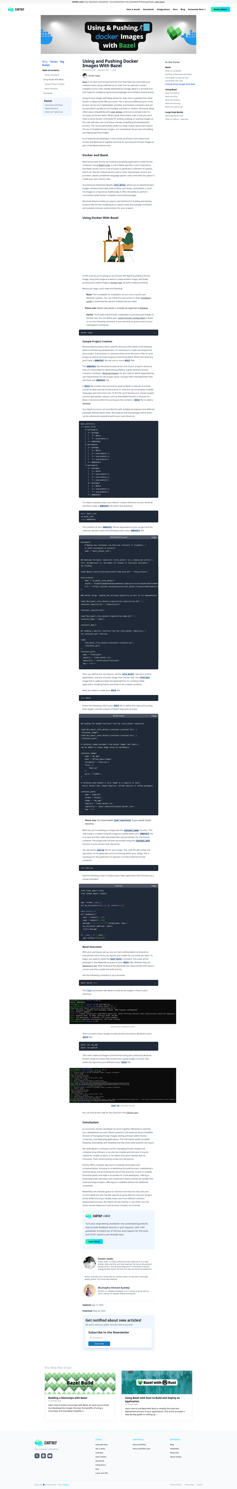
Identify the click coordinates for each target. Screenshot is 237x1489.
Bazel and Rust (171, 96)
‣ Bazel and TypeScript (53, 112)
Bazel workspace (110, 373)
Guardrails (148, 9)
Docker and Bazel (52, 75)
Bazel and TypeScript (174, 107)
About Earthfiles (139, 1444)
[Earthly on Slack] (43, 1455)
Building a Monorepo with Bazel (178, 74)
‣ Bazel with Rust (51, 108)
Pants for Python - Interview (176, 119)
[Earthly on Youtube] (49, 1455)
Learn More (159, 2)
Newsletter (174, 1448)
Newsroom (174, 1453)
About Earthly (175, 1457)
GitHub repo (132, 1112)
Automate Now (196, 9)
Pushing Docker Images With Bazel (180, 84)
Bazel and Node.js (172, 100)
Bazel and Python (172, 93)
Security (199, 1485)
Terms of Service (176, 1485)
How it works (133, 9)
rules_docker (116, 112)
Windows (144, 308)
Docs (175, 9)
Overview (99, 1453)
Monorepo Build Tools (174, 116)
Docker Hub (116, 282)
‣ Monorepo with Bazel (53, 105)
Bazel (84, 81)
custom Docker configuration (131, 318)
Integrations (163, 9)
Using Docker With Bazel (53, 79)
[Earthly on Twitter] (37, 1455)
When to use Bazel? (173, 71)
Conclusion (47, 93)
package (86, 403)
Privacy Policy (189, 1485)
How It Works (100, 1457)
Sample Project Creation (55, 84)
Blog (183, 9)
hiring (65, 1485)
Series (54, 61)
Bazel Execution (51, 88)
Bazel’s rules (104, 165)
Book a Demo (220, 9)
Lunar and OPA (101, 1473)
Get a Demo (100, 1448)
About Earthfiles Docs (141, 1448)
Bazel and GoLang (172, 103)
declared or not (89, 965)
